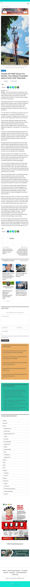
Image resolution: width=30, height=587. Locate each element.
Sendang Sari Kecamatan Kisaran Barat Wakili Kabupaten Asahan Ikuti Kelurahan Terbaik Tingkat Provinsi (14, 397)
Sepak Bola (6, 473)
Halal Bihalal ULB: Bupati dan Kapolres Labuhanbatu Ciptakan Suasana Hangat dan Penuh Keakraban (22, 252)
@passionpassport (18, 544)
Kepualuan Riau (7, 444)
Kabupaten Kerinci (7, 428)
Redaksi (5, 483)
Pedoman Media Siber (8, 491)
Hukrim (4, 465)
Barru (5, 452)
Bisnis (4, 467)
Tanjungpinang (7, 454)
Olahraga (5, 470)
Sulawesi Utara (7, 431)
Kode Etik (6, 494)
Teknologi (5, 478)
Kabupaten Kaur (7, 457)
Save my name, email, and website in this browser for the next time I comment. (15, 336)
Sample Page (15, 574)
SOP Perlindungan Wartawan (9, 488)
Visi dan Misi (6, 486)
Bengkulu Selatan (7, 449)
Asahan (5, 436)
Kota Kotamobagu (7, 441)
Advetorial (5, 423)
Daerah (4, 425)
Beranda (4, 420)
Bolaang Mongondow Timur (9, 433)
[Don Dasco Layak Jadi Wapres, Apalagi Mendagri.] (21, 268)
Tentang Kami (5, 480)
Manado (5, 446)
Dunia (4, 462)
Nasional (4, 70)
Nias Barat (6, 439)
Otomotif (6, 475)
